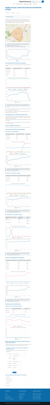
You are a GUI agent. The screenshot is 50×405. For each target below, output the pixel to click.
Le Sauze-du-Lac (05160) (22, 393)
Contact (6, 394)
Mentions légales (7, 396)
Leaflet (24, 41)
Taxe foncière (10, 365)
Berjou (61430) (8, 383)
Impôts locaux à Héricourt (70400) (37, 393)
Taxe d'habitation (9, 363)
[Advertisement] (38, 23)
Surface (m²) (10, 361)
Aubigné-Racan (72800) (22, 394)
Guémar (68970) (21, 397)
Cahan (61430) (8, 385)
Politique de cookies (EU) (8, 397)
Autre (14, 359)
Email (11, 355)
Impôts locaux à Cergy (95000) (36, 396)
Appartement (14, 358)
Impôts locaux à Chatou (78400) (36, 397)
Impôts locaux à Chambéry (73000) (37, 394)
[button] (6, 24)
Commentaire (10, 367)
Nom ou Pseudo (9, 353)
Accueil (6, 393)
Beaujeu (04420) (21, 396)
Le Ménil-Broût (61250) (9, 381)
